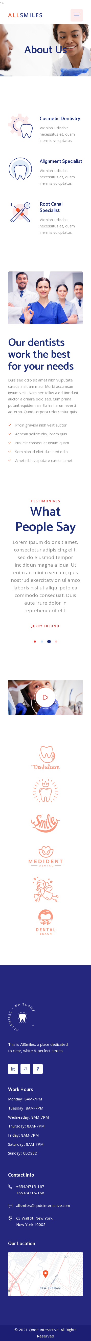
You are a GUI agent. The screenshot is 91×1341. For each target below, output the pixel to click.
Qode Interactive (44, 1329)
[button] (35, 642)
